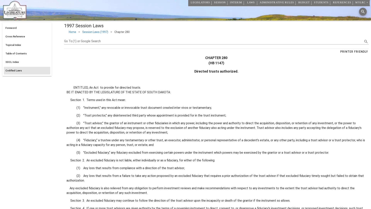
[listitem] (27, 28)
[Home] (14, 18)
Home (72, 31)
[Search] (363, 11)
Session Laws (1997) (95, 31)
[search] (366, 41)
